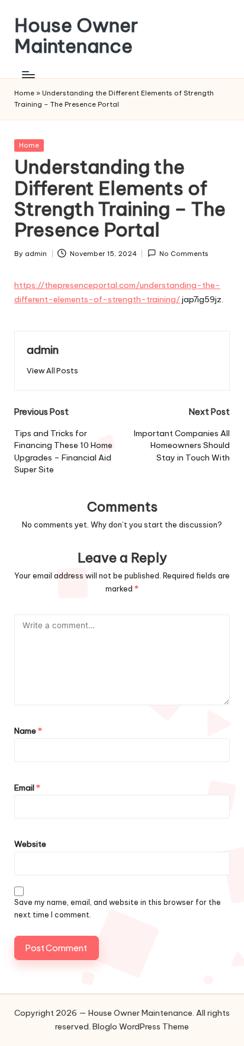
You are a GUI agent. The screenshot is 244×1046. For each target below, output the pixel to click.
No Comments (183, 253)
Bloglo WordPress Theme (140, 1026)
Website (30, 844)
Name (28, 730)
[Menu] (28, 74)
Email (27, 787)
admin (43, 350)
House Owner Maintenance (76, 35)
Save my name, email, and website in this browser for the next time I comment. (117, 908)
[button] (52, 370)
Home (24, 93)
